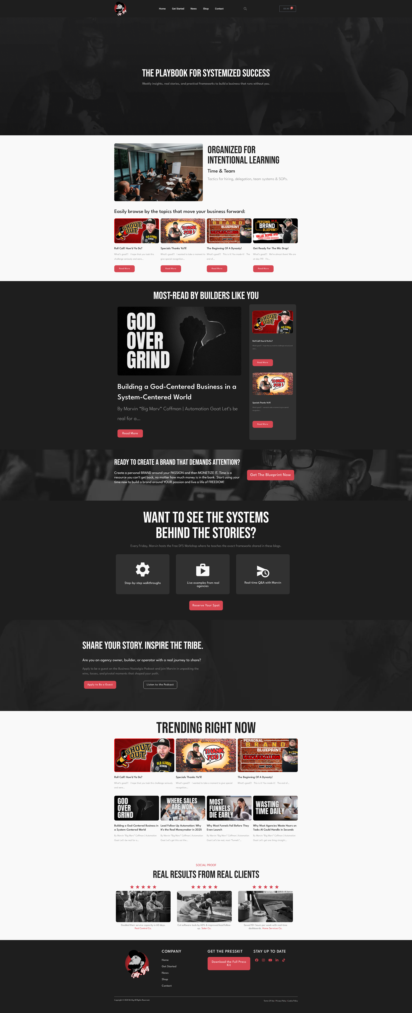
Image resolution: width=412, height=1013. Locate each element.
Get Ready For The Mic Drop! (271, 248)
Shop (206, 8)
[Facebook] (256, 960)
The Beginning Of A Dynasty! (224, 248)
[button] (245, 8)
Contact (219, 8)
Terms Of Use (269, 1001)
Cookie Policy (292, 1001)
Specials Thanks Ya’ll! (174, 248)
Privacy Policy (281, 1001)
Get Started (178, 8)
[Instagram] (263, 960)
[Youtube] (270, 960)
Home (162, 8)
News (194, 8)
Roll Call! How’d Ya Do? (128, 248)
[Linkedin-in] (277, 960)
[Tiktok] (284, 960)
